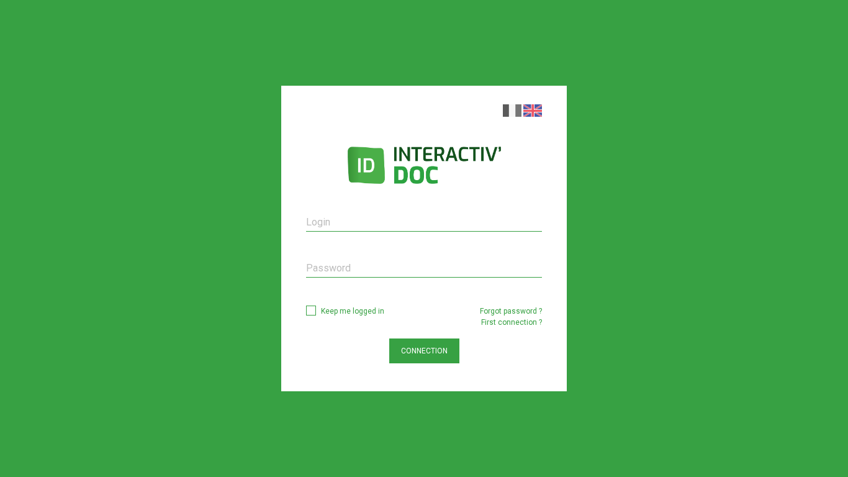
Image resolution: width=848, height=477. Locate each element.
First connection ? (511, 322)
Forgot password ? (511, 311)
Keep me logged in (352, 311)
